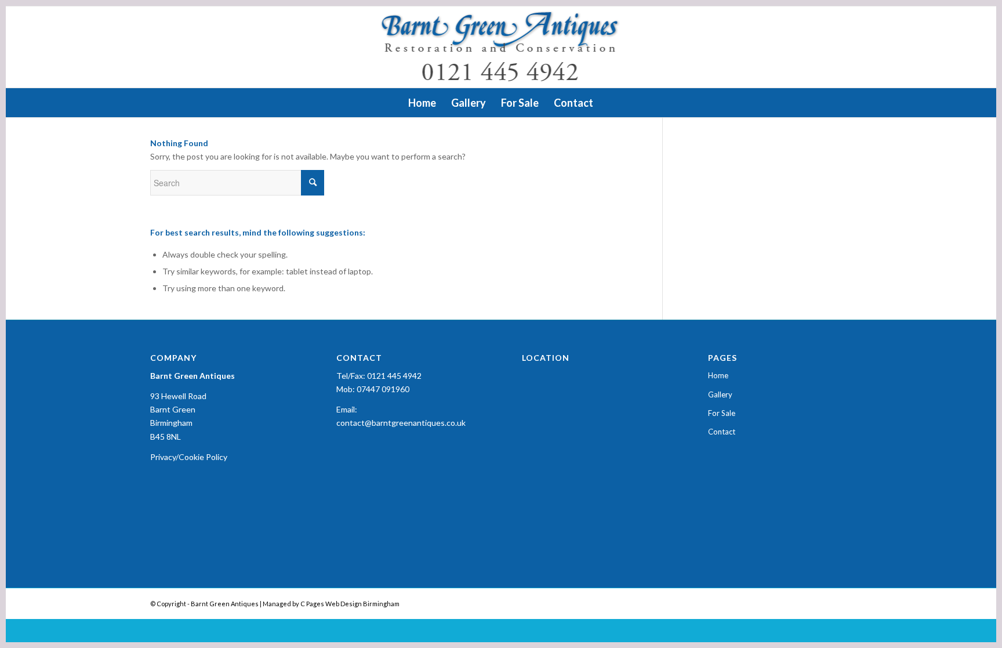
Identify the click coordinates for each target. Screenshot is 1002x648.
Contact (721, 431)
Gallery (720, 394)
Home (718, 375)
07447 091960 (383, 389)
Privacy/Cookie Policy (188, 457)
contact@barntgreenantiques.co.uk (401, 423)
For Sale (721, 413)
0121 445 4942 (394, 376)
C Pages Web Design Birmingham (350, 603)
